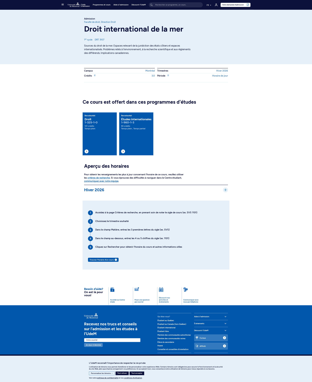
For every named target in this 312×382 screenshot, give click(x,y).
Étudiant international (166, 328)
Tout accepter (136, 373)
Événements (199, 324)
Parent (160, 346)
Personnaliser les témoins (102, 373)
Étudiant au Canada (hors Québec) (171, 324)
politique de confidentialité (107, 378)
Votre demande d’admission (233, 5)
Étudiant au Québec (165, 320)
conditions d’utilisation (133, 378)
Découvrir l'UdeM (139, 5)
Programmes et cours (101, 5)
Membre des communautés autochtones (174, 335)
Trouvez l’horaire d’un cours (102, 260)
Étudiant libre (163, 331)
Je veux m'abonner (93, 345)
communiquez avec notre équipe (101, 181)
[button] (63, 5)
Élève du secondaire (165, 342)
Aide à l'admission (120, 5)
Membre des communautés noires (171, 338)
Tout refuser (122, 373)
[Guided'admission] (119, 315)
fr (208, 5)
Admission (89, 18)
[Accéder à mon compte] (216, 5)
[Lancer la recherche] (151, 4)
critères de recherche (99, 177)
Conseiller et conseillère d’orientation (172, 349)
